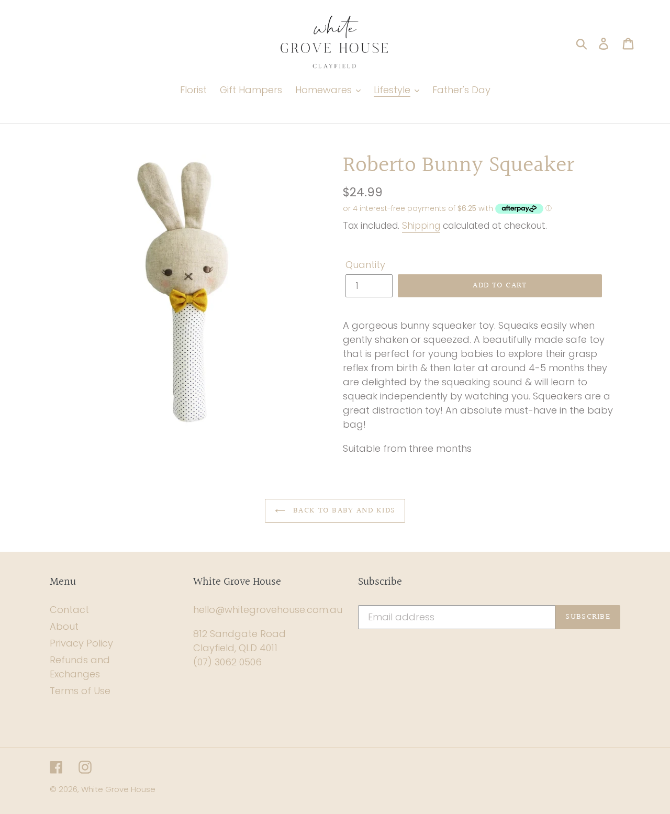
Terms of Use (80, 690)
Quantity (365, 264)
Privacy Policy (81, 643)
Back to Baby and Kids (343, 510)
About (64, 626)
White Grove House (118, 789)
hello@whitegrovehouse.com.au (267, 609)
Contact (69, 609)
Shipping (421, 225)
